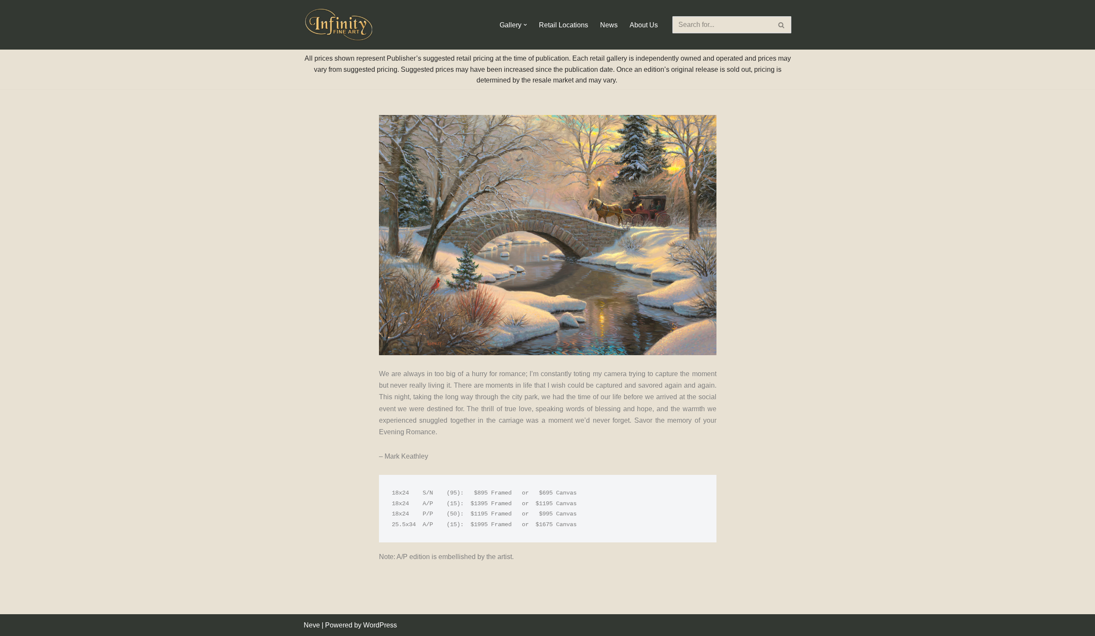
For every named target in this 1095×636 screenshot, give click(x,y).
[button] (525, 24)
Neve (312, 625)
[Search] (781, 24)
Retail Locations (563, 25)
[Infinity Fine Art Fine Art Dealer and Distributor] (340, 25)
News (609, 25)
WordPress (380, 625)
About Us (644, 25)
